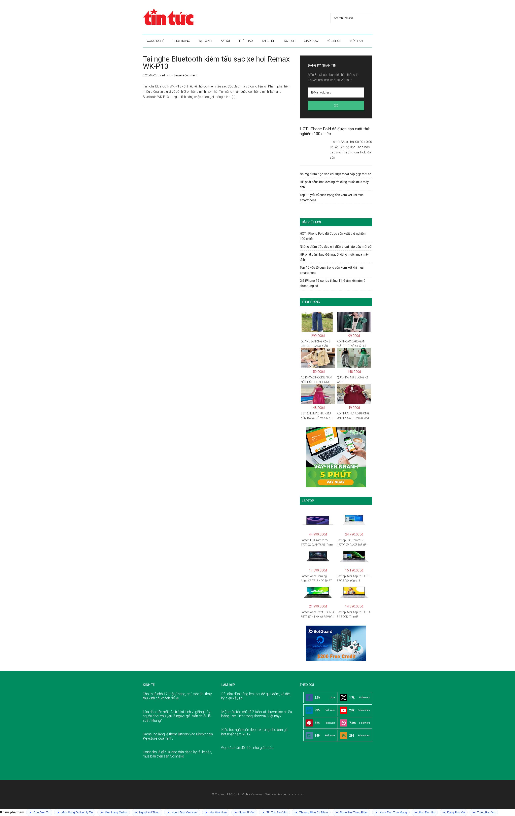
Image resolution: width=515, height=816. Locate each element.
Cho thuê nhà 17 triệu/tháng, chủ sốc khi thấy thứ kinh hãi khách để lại (177, 696)
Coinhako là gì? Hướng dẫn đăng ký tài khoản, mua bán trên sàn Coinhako (177, 754)
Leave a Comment (185, 75)
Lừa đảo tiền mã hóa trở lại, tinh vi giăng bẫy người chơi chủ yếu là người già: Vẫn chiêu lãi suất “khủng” (177, 716)
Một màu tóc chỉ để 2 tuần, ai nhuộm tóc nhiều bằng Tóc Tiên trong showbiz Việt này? (256, 714)
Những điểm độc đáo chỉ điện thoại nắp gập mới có (335, 174)
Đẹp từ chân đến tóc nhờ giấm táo (247, 747)
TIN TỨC (181, 17)
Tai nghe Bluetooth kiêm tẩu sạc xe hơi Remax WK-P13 (216, 63)
